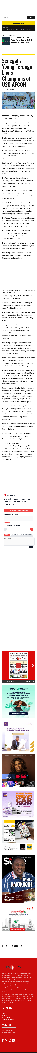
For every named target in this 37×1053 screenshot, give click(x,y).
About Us (4, 1015)
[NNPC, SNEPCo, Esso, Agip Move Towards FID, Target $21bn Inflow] (6, 41)
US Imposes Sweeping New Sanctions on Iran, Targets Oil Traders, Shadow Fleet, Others (17, 27)
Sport (4, 90)
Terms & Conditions (8, 1019)
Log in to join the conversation (18, 510)
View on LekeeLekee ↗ (28, 495)
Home (4, 1013)
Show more (7, 522)
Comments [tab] (7, 534)
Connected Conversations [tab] (26, 534)
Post (31, 547)
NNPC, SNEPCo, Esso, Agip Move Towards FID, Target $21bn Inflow (21, 39)
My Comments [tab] (15, 534)
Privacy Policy (6, 1017)
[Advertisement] (18, 477)
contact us (12, 1035)
